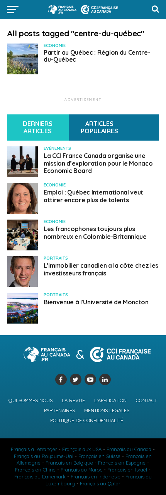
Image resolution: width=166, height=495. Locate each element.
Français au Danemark (40, 476)
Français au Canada (129, 449)
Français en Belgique (69, 463)
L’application (110, 400)
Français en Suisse (99, 456)
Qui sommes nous (30, 400)
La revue (73, 400)
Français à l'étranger (34, 449)
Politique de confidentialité (86, 420)
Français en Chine (35, 469)
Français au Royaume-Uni (43, 456)
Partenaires (59, 410)
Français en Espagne (122, 463)
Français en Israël (127, 469)
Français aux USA (82, 449)
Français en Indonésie (95, 476)
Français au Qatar (100, 483)
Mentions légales (106, 410)
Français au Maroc (81, 469)
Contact (146, 400)
